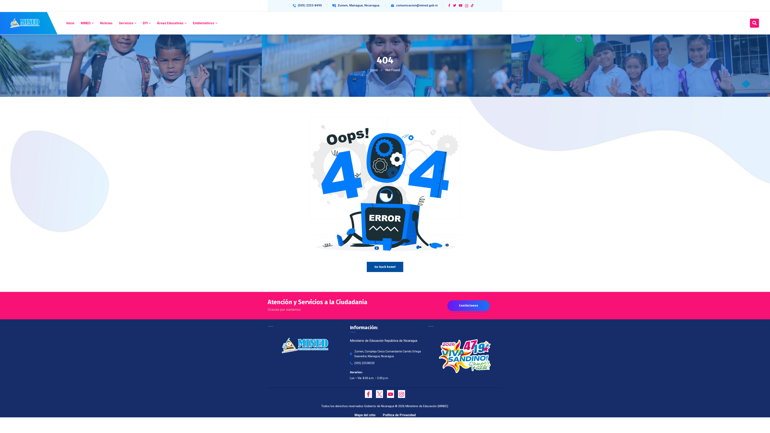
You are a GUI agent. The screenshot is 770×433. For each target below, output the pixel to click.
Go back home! (385, 267)
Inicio (374, 70)
